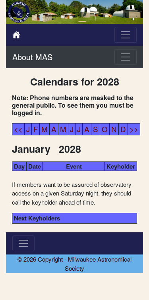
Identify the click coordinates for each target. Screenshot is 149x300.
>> (134, 128)
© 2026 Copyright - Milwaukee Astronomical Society (74, 263)
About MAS (32, 57)
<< (18, 128)
